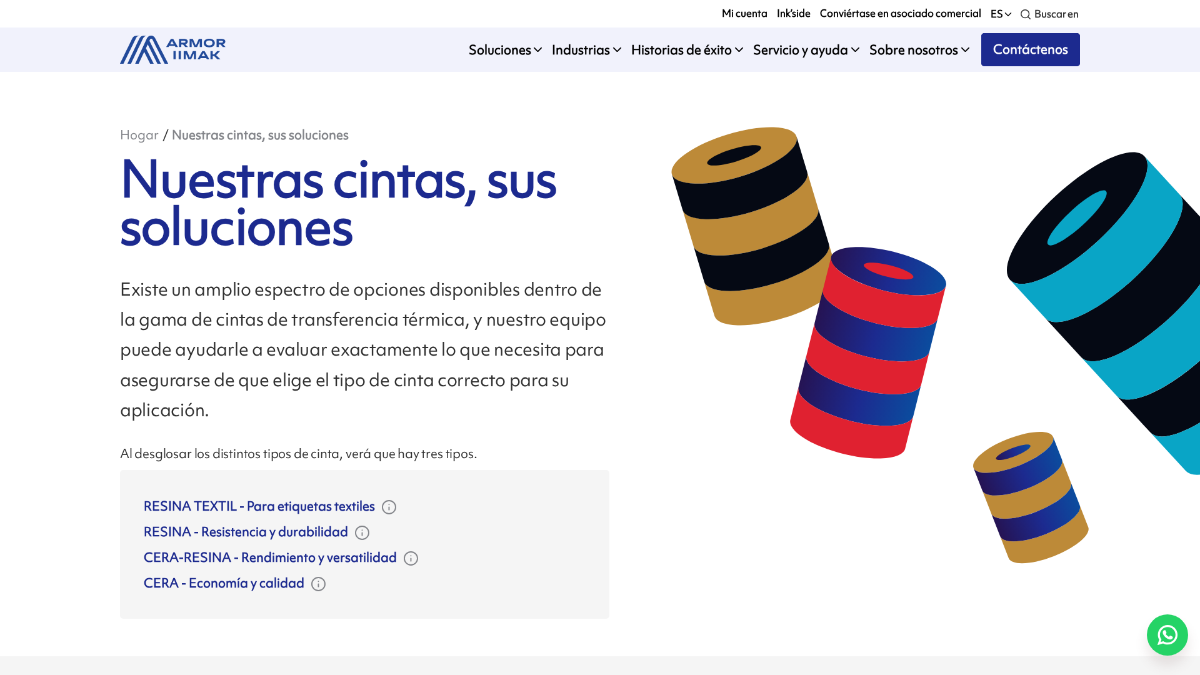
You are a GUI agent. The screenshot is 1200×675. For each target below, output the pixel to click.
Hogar (139, 134)
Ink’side (794, 13)
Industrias (581, 49)
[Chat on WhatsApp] (1167, 635)
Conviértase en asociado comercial (900, 13)
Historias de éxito (681, 49)
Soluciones (500, 49)
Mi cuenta (745, 13)
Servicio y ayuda (800, 49)
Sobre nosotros (913, 49)
